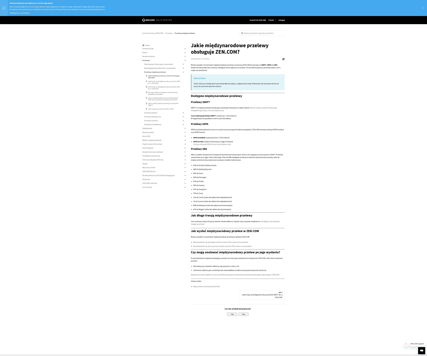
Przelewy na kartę (151, 120)
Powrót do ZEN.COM (258, 20)
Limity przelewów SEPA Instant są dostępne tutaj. (212, 144)
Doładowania (147, 128)
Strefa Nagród (147, 148)
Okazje (145, 163)
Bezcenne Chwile (148, 167)
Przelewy (168, 33)
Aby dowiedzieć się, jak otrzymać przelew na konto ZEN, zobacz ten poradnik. (222, 246)
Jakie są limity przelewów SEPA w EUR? (161, 109)
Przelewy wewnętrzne (152, 117)
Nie (243, 314)
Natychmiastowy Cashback (152, 152)
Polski (271, 20)
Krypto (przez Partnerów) (152, 144)
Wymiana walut (148, 132)
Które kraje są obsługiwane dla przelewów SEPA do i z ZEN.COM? (164, 88)
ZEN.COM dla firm (149, 171)
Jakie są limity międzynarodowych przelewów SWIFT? (163, 104)
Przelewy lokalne (150, 113)
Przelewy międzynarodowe (185, 33)
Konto (144, 52)
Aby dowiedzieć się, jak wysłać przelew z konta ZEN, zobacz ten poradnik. (220, 242)
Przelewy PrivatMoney (152, 124)
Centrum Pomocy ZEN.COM (152, 33)
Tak (232, 314)
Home (147, 45)
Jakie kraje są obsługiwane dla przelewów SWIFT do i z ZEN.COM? (164, 82)
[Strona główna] (157, 20)
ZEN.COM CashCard (149, 183)
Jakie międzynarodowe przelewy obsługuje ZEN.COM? (164, 77)
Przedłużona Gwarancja (151, 156)
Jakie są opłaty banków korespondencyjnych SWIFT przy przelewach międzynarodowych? (163, 99)
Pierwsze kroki (147, 48)
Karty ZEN (146, 136)
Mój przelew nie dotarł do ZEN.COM (206, 286)
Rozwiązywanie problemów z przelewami (160, 68)
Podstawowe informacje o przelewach (158, 64)
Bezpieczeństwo (148, 56)
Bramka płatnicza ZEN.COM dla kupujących (158, 175)
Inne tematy (147, 187)
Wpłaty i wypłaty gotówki (151, 140)
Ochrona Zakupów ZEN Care (152, 160)
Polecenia (146, 179)
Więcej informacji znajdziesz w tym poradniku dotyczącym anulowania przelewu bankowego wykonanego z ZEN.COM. (235, 275)
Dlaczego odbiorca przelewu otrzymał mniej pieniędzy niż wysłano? (162, 93)
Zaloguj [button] (281, 20)
